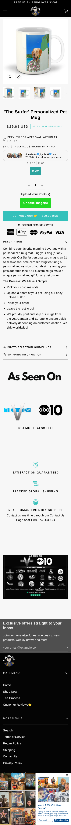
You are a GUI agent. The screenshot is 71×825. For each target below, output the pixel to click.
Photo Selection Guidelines (29, 347)
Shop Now (10, 691)
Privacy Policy (12, 763)
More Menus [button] (13, 718)
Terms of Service (14, 736)
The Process (11, 698)
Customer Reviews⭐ (17, 704)
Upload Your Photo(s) (35, 194)
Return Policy (12, 743)
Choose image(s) (35, 202)
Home (7, 685)
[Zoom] (10, 77)
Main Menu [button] (11, 673)
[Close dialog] (67, 775)
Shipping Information (24, 354)
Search (8, 730)
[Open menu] (8, 11)
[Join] (63, 648)
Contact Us (57, 515)
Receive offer (61, 820)
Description (12, 241)
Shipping (9, 750)
